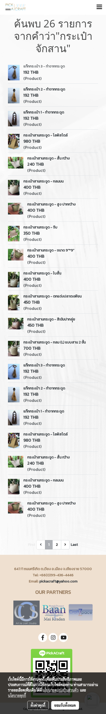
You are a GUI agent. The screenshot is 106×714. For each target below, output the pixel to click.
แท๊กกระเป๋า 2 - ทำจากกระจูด (44, 89)
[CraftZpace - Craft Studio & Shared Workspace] (80, 612)
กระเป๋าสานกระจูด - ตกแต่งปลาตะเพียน (52, 296)
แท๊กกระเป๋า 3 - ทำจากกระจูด (44, 66)
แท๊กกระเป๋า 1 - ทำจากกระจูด (43, 112)
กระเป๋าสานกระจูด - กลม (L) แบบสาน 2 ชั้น (54, 342)
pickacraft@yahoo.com (58, 581)
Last (74, 544)
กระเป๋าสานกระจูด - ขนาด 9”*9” (50, 250)
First (31, 544)
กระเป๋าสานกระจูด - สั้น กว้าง (48, 158)
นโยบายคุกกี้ (17, 695)
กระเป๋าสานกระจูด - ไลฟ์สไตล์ (45, 135)
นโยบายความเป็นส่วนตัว (60, 690)
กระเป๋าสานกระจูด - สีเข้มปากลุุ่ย (51, 319)
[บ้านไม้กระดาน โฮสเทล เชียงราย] (54, 612)
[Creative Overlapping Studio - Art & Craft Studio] (26, 612)
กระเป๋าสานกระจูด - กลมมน (43, 181)
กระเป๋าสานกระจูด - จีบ (40, 227)
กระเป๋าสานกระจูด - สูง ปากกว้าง (51, 204)
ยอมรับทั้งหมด (65, 705)
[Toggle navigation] (99, 7)
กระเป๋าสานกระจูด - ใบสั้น (42, 273)
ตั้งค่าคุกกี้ (38, 705)
